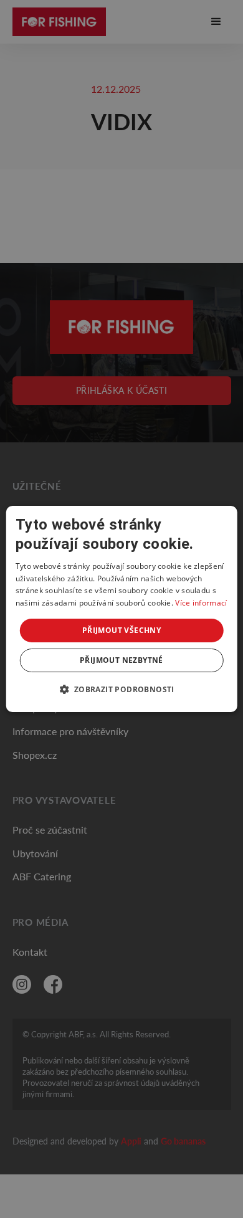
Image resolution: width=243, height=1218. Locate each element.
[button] (121, 689)
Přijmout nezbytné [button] (121, 660)
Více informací (201, 602)
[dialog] (121, 609)
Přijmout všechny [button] (121, 630)
